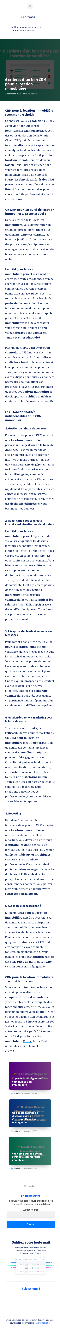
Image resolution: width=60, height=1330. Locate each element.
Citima (27, 1041)
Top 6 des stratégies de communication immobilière (26, 1081)
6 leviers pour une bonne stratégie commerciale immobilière (27, 1157)
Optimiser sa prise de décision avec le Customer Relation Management (25, 1117)
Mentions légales (43, 1322)
